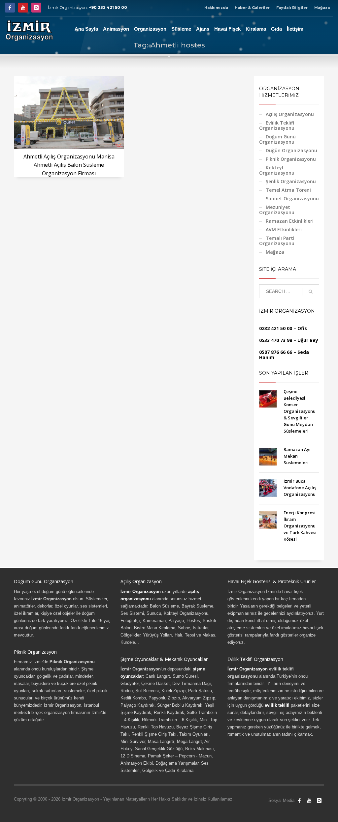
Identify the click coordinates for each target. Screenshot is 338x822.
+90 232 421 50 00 (108, 7)
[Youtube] (23, 8)
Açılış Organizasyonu (290, 114)
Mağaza (322, 7)
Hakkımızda (216, 7)
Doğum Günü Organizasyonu (277, 139)
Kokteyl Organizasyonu (276, 170)
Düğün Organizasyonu (291, 150)
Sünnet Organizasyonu (292, 198)
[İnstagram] (36, 8)
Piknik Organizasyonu (291, 159)
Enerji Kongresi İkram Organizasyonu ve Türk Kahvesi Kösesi (300, 526)
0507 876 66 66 (275, 352)
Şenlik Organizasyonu (291, 181)
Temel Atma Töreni (288, 190)
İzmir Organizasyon (140, 591)
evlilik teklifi (277, 705)
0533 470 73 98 (275, 340)
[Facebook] (10, 8)
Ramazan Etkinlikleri (290, 221)
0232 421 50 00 (275, 328)
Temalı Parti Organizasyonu (276, 240)
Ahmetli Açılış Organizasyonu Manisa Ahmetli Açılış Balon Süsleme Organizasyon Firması (69, 165)
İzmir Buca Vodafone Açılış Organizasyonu (300, 487)
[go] (310, 291)
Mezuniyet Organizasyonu (276, 209)
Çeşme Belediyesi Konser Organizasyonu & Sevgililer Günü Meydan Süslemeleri (300, 411)
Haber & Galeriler (252, 7)
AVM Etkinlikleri (284, 229)
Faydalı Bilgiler (292, 7)
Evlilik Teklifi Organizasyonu (276, 125)
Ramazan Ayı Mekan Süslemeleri (297, 456)
